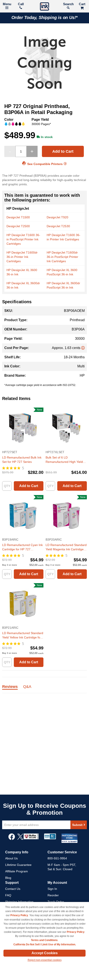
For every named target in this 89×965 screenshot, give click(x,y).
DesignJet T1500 (18, 217)
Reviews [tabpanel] (10, 687)
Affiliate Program (16, 871)
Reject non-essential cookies (45, 960)
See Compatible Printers (45, 164)
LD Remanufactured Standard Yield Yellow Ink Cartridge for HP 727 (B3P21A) (22, 635)
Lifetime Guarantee (18, 865)
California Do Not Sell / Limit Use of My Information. (44, 944)
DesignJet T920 (57, 217)
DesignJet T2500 (18, 226)
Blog (8, 877)
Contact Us (12, 888)
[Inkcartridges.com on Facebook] (11, 839)
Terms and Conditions (44, 940)
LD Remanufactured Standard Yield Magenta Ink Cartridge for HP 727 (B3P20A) (66, 547)
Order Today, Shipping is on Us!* (44, 17)
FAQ (8, 895)
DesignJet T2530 (58, 226)
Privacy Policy (19, 915)
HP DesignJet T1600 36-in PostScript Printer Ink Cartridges (23, 239)
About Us (11, 858)
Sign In (52, 888)
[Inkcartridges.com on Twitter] (20, 839)
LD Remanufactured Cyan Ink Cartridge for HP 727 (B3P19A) (22, 547)
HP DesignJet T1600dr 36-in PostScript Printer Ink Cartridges (62, 257)
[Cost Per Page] (83, 348)
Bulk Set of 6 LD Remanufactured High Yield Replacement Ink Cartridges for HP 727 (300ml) (65, 460)
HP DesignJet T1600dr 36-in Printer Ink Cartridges (22, 257)
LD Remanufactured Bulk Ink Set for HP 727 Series (21, 459)
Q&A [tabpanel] (27, 687)
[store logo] (44, 7)
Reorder (53, 895)
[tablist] (44, 689)
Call (21, 4)
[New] (22, 447)
